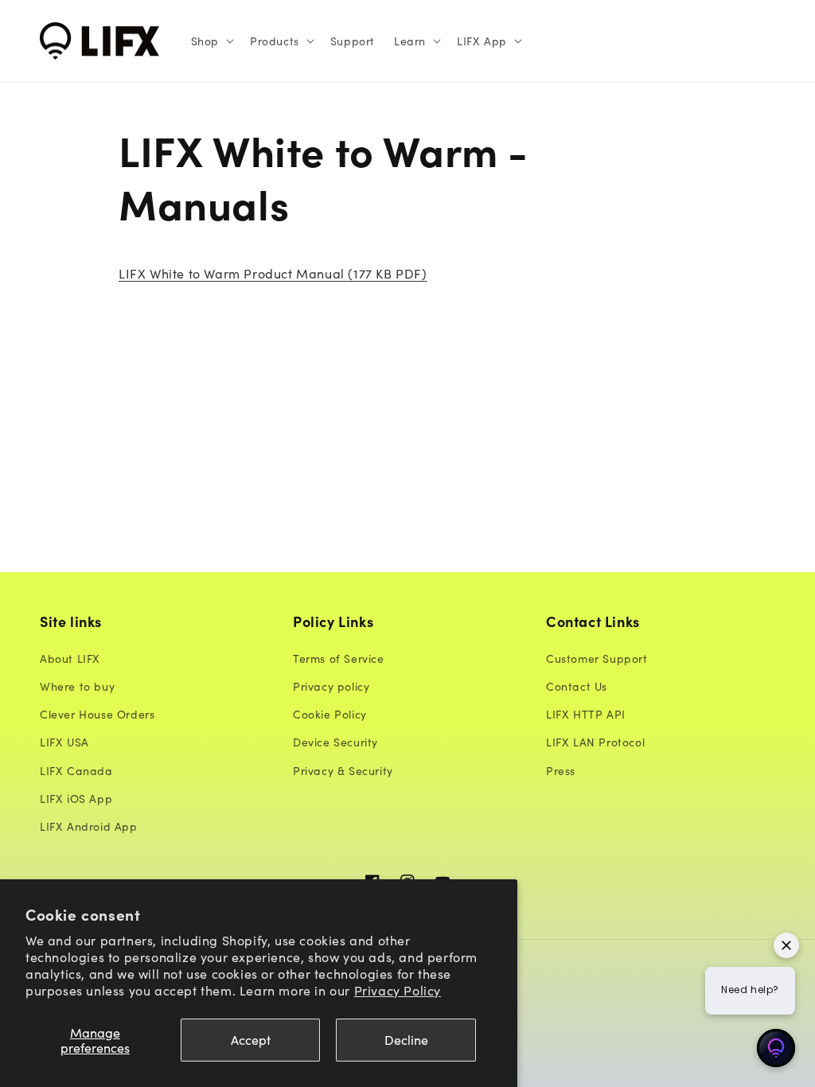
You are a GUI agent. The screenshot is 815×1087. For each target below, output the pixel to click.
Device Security (335, 742)
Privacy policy (331, 686)
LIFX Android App (89, 826)
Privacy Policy (397, 990)
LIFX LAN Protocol (595, 742)
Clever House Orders (97, 714)
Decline (406, 1039)
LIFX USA (64, 742)
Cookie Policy (330, 714)
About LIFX (70, 658)
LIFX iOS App (76, 798)
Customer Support (597, 658)
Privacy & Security (343, 770)
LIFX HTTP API (586, 714)
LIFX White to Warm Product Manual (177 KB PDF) (273, 273)
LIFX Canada (76, 770)
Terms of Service (338, 658)
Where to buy (77, 686)
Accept (251, 1039)
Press (560, 770)
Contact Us (576, 686)
